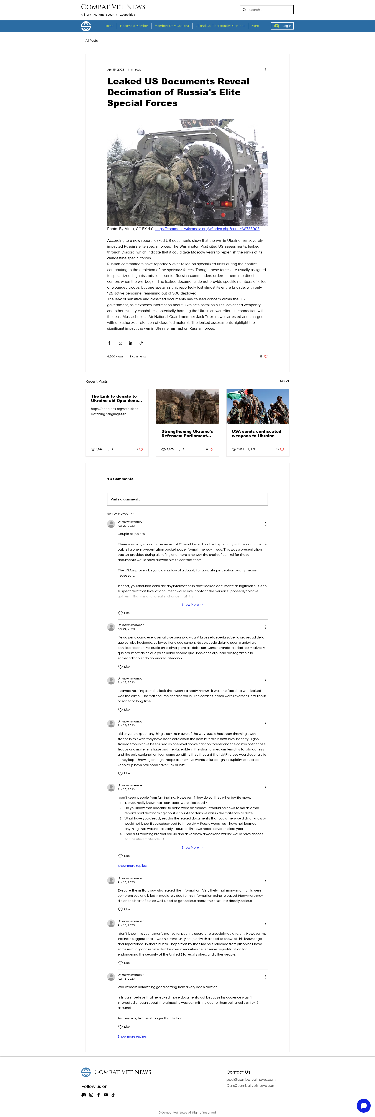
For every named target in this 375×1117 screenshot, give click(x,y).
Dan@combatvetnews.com (251, 1086)
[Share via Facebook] (109, 343)
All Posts (92, 40)
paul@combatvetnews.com (251, 1080)
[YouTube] (106, 1094)
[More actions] (265, 69)
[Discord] (83, 1094)
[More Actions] (265, 523)
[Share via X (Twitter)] (120, 343)
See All (284, 380)
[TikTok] (113, 1094)
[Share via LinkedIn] (130, 343)
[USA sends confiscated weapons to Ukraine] (258, 406)
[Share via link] (141, 343)
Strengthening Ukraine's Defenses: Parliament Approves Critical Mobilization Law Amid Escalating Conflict (187, 433)
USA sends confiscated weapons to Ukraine (256, 433)
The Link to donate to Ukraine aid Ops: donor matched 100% (115, 398)
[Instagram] (91, 1094)
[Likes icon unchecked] (120, 613)
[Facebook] (98, 1094)
